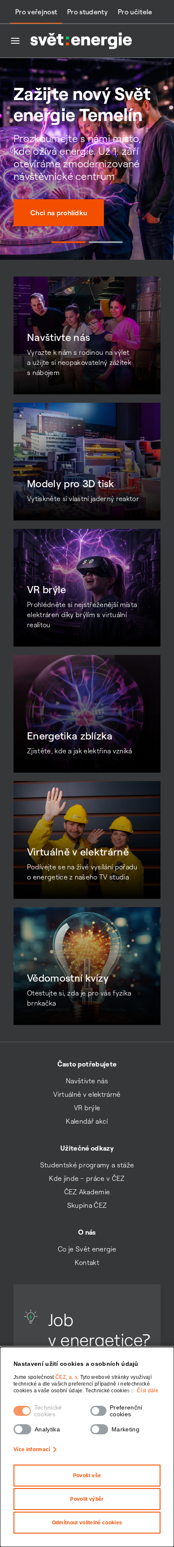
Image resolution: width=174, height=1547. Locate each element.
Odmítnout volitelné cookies (87, 1523)
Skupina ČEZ (87, 1205)
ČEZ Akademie (87, 1192)
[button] (68, 242)
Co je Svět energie (87, 1249)
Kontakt (87, 1262)
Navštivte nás (87, 1081)
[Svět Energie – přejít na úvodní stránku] (81, 40)
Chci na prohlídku (58, 213)
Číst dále (147, 1391)
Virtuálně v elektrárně (86, 1094)
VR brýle (87, 1107)
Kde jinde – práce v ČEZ (87, 1178)
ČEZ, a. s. (67, 1377)
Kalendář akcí (87, 1121)
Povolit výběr (86, 1499)
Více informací (32, 1449)
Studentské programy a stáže (87, 1165)
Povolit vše (87, 1475)
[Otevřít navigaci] (15, 41)
